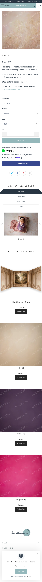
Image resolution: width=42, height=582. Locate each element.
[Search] (34, 5)
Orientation (5, 98)
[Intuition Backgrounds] (21, 5)
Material (4, 109)
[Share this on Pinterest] (23, 173)
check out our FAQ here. (11, 89)
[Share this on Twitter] (11, 173)
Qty (3, 129)
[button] (21, 163)
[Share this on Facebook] (17, 173)
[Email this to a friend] (29, 173)
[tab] (21, 191)
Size (3, 119)
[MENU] (1, 5)
